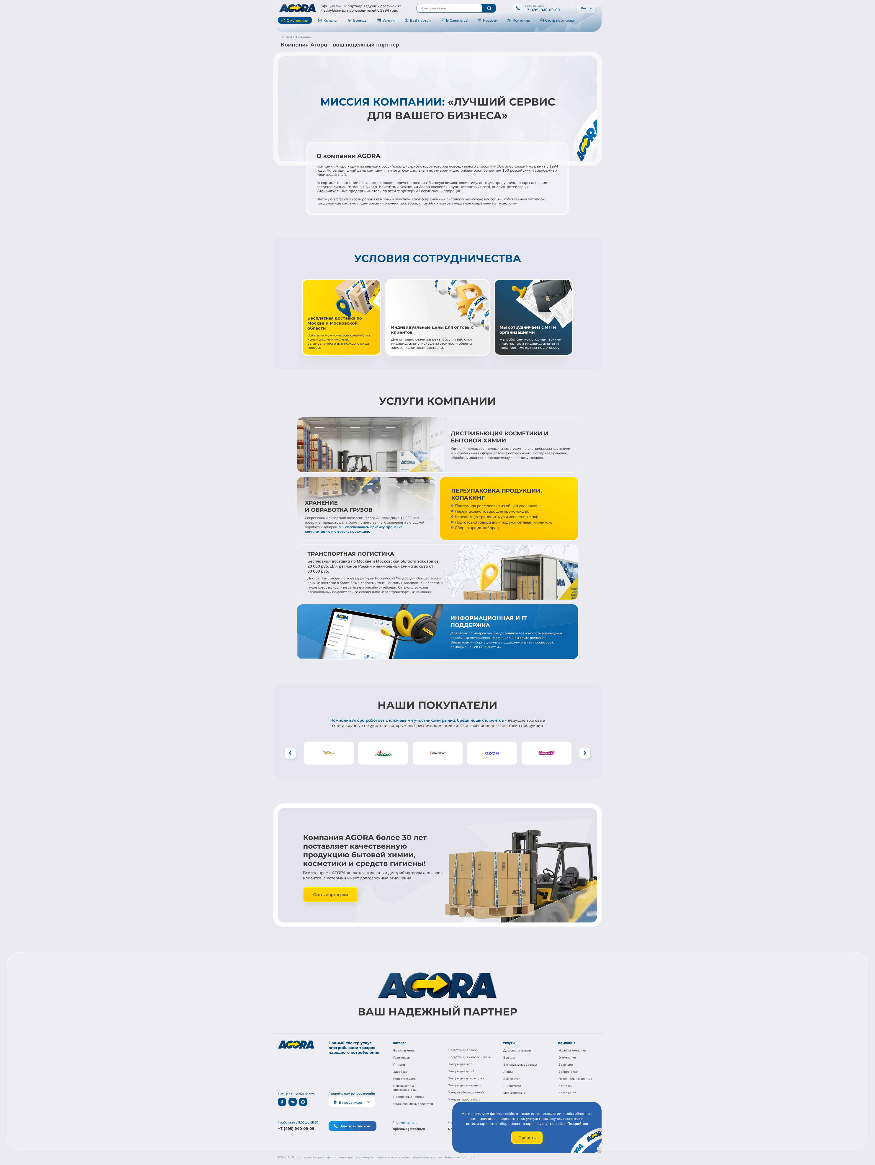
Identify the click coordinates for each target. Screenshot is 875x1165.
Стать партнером (560, 20)
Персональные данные (575, 1078)
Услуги (389, 20)
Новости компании (572, 1050)
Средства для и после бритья (469, 1057)
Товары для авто (460, 1064)
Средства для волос (462, 1050)
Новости (490, 20)
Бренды (360, 20)
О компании (297, 20)
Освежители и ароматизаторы (405, 1087)
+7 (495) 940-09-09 (542, 10)
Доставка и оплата (517, 1050)
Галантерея (401, 1057)
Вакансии (565, 1064)
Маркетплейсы (514, 1093)
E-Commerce (457, 20)
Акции (508, 1071)
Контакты (521, 20)
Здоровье (400, 1071)
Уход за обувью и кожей (466, 1092)
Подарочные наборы (408, 1096)
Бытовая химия (404, 1050)
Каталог (331, 20)
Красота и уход (404, 1078)
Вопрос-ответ (568, 1071)
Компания (567, 1043)
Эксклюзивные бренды (520, 1064)
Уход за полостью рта (464, 1099)
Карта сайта (567, 1093)
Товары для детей (461, 1071)
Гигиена (399, 1064)
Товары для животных (464, 1085)
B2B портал (420, 20)
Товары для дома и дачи (466, 1078)
